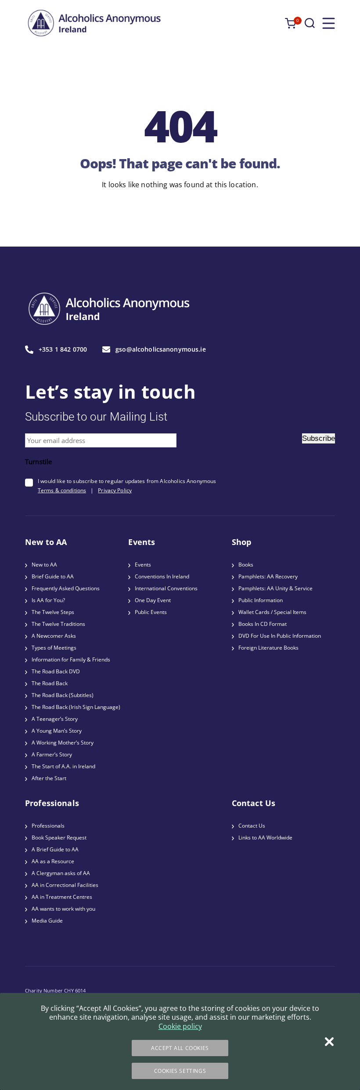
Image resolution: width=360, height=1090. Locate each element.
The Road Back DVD (56, 671)
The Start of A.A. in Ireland (63, 766)
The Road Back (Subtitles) (63, 695)
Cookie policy (180, 1026)
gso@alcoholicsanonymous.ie (160, 349)
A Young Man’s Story (57, 730)
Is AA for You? (48, 600)
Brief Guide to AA (53, 576)
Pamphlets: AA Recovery (268, 576)
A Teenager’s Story (55, 719)
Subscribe (318, 438)
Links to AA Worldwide (265, 837)
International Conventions (166, 588)
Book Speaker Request (59, 837)
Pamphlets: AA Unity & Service (275, 588)
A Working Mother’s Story (63, 742)
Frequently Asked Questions (66, 588)
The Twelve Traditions (58, 624)
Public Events (151, 612)
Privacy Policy (115, 490)
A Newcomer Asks (54, 635)
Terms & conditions (62, 490)
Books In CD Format (262, 624)
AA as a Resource (53, 861)
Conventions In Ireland (162, 576)
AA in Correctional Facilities (65, 885)
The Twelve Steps (53, 612)
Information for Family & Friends (71, 659)
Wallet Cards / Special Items (272, 612)
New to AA (44, 564)
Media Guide (47, 920)
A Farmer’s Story (52, 754)
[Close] (329, 1041)
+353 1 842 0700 (63, 349)
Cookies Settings (180, 1071)
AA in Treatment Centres (62, 897)
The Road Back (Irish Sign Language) (76, 707)
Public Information (260, 600)
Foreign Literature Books (268, 647)
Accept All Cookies (180, 1048)
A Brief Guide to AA (55, 849)
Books (245, 564)
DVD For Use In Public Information (279, 635)
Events (143, 564)
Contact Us (251, 825)
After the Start (49, 778)
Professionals (48, 825)
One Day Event (153, 600)
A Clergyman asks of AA (61, 873)
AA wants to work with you (63, 908)
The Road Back (50, 683)
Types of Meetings (54, 647)
